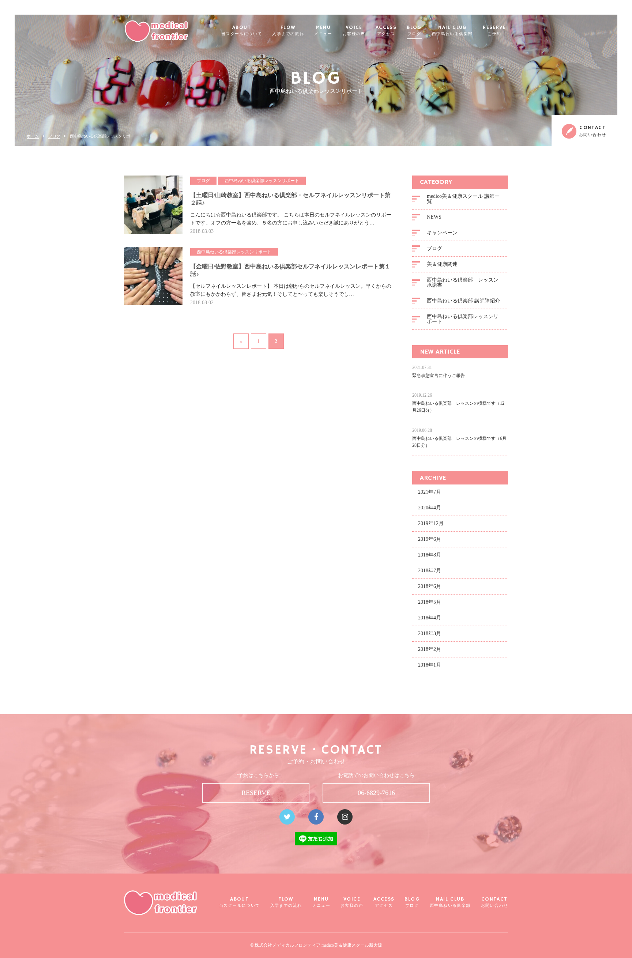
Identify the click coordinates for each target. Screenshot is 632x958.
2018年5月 (429, 602)
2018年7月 (429, 570)
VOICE (354, 31)
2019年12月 (431, 523)
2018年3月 (429, 633)
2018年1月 (429, 665)
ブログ (54, 136)
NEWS (434, 217)
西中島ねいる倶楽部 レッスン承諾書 (463, 282)
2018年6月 (429, 586)
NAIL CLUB (452, 31)
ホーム (33, 136)
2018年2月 (429, 649)
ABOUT (241, 31)
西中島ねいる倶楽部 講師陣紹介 (463, 300)
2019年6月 (429, 539)
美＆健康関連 (442, 264)
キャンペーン (442, 232)
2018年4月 (429, 618)
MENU (323, 31)
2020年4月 (429, 507)
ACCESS (386, 31)
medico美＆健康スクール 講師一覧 (463, 198)
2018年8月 (429, 555)
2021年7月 (429, 492)
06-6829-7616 (376, 792)
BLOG (414, 31)
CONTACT (494, 902)
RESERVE (494, 31)
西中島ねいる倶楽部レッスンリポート (463, 319)
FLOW (288, 31)
